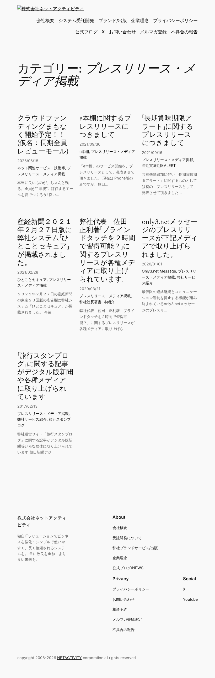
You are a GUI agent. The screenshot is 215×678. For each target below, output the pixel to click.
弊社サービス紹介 (32, 419)
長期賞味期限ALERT (159, 165)
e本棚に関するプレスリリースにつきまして (105, 126)
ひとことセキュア (32, 279)
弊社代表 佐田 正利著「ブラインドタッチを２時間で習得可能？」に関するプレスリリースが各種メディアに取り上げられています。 (107, 250)
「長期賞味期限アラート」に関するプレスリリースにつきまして (167, 130)
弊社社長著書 (90, 302)
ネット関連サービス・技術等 (41, 168)
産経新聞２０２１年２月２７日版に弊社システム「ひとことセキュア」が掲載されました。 (44, 242)
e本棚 (84, 151)
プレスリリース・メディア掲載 (167, 159)
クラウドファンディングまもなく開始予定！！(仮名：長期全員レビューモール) (42, 134)
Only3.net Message (159, 271)
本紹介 (109, 302)
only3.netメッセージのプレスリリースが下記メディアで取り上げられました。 (170, 238)
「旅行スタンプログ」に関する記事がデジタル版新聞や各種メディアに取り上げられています (45, 376)
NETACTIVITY (69, 657)
